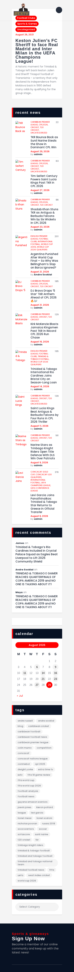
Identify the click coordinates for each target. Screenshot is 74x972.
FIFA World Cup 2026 (29, 785)
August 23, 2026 (40, 226)
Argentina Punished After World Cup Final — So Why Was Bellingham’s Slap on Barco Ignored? (44, 260)
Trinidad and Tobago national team (35, 863)
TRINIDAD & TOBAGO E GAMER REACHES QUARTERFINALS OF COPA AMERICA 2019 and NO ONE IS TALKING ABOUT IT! (36, 579)
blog (20, 726)
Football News (26, 796)
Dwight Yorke (25, 769)
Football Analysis (28, 791)
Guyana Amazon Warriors (32, 802)
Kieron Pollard (44, 807)
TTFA (51, 870)
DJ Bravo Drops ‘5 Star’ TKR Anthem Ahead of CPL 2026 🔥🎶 (44, 296)
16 (55, 672)
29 (49, 684)
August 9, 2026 (39, 462)
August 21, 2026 (40, 271)
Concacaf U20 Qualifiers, (41, 476)
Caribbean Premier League (33, 742)
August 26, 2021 (24, 34)
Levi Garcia (37, 812)
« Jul (20, 696)
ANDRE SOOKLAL (46, 720)
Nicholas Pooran (27, 823)
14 (43, 672)
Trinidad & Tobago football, (40, 357)
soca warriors (26, 829)
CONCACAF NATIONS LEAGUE (33, 758)
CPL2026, (43, 124)
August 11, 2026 (39, 426)
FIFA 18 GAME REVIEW (38, 775)
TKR (37, 839)
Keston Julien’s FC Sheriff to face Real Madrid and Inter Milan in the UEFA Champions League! (36, 50)
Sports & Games (27, 23)
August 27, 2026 (40, 190)
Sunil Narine (41, 834)
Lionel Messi (24, 818)
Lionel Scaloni (44, 818)
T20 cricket (46, 204)
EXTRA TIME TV (45, 769)
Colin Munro (25, 747)
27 (37, 684)
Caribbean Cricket (38, 726)
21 (43, 678)
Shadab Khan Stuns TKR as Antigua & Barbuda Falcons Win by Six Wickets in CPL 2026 (44, 216)
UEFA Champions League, (41, 484)
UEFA (20, 875)
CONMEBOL (24, 764)
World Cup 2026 (27, 880)
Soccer (43, 829)
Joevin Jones (24, 807)
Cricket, (35, 127)
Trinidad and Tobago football (35, 856)
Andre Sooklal (43, 274)
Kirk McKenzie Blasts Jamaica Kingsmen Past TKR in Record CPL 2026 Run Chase (44, 330)
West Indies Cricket (39, 875)
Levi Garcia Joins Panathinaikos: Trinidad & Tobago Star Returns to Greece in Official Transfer (44, 504)
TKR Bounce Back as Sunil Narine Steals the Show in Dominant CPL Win (44, 142)
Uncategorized (26, 29)
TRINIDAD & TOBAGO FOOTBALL (34, 850)
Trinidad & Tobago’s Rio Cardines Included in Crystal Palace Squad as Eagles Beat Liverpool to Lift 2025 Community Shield (36, 554)
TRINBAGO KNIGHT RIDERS (30, 845)
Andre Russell (25, 720)
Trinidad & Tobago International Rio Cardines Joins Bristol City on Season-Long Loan (44, 375)
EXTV (20, 775)
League (22, 812)
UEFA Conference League (40, 489)
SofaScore (24, 834)
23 (55, 678)
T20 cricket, (37, 128)
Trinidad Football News (31, 870)
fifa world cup (26, 780)
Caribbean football (29, 731)
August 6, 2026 (39, 516)
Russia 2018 (48, 823)
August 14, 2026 (40, 386)
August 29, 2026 (40, 151)
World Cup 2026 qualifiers (40, 248)
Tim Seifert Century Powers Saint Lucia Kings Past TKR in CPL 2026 (44, 181)
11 (24, 672)
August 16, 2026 (40, 341)
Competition (44, 747)
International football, (38, 481)
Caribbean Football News (32, 737)
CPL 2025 (40, 764)
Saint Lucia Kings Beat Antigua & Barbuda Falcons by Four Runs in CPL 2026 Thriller (45, 415)
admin (38, 154)
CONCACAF (23, 753)
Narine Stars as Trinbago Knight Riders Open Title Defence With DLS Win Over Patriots (43, 451)
